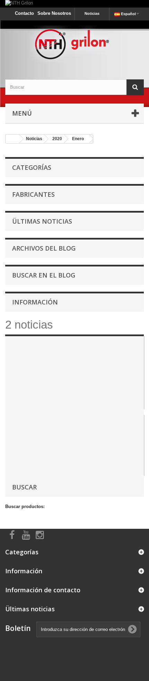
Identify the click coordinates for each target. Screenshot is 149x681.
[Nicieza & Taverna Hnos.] (74, 44)
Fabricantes (33, 194)
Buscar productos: (25, 506)
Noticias (92, 13)
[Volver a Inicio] (12, 139)
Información (35, 302)
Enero (78, 138)
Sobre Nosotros (54, 13)
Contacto (24, 13)
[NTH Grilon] (74, 4)
